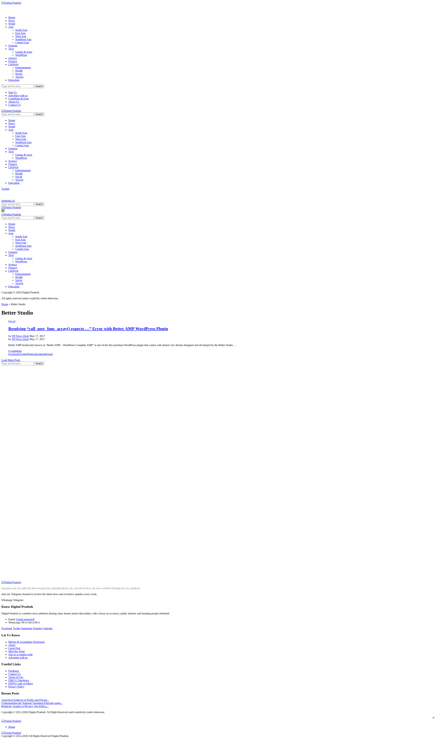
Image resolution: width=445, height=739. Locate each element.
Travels (19, 76)
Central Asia (22, 42)
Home (11, 17)
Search (39, 86)
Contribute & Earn (18, 98)
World (11, 23)
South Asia (21, 30)
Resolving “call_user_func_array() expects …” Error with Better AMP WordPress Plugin (88, 328)
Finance (12, 61)
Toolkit (5, 188)
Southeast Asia (23, 39)
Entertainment (23, 67)
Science (12, 58)
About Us (13, 101)
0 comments (15, 351)
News (11, 20)
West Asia (20, 36)
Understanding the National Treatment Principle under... (32, 703)
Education (13, 80)
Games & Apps (23, 51)
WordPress (21, 55)
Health (19, 70)
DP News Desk (20, 336)
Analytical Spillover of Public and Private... (25, 700)
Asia (10, 26)
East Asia (20, 33)
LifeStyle (13, 64)
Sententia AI (8, 200)
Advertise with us (18, 95)
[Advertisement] (27, 420)
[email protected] (25, 619)
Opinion (12, 45)
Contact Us (14, 104)
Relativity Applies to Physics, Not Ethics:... (25, 706)
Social (18, 73)
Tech (11, 48)
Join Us (12, 92)
